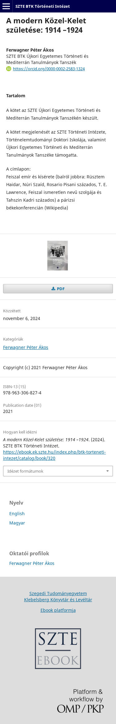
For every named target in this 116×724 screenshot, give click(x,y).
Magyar (17, 523)
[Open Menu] (6, 6)
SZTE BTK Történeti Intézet (42, 6)
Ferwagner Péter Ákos (25, 347)
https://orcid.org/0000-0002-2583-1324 (49, 68)
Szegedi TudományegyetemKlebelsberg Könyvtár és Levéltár (58, 596)
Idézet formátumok (25, 471)
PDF (60, 288)
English (17, 513)
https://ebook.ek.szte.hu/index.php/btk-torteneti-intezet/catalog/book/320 (54, 455)
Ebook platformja (58, 610)
